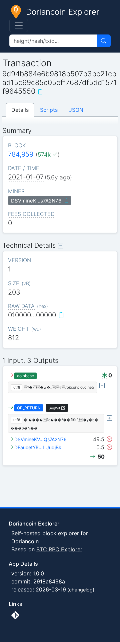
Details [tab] (20, 109)
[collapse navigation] (18, 25)
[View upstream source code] (15, 615)
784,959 (20, 154)
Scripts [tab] (49, 109)
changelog (81, 589)
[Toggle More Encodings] (102, 385)
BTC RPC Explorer (59, 549)
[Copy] (40, 91)
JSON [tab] (76, 109)
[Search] (104, 40)
